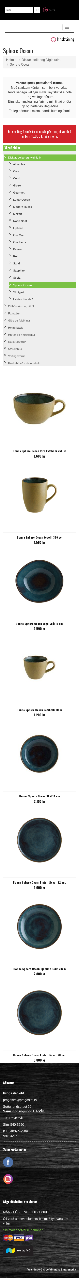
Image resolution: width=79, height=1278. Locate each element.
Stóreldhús (15, 348)
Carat (16, 171)
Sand (16, 263)
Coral (16, 178)
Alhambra (19, 164)
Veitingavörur (16, 356)
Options (18, 228)
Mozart (17, 213)
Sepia (16, 277)
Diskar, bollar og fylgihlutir (40, 60)
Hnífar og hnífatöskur (21, 334)
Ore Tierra (19, 242)
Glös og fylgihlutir (19, 320)
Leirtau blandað (23, 299)
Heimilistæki (15, 327)
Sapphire (19, 270)
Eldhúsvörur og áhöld (21, 306)
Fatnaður (14, 313)
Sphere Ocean (20, 64)
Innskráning (65, 39)
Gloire (17, 185)
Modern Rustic (22, 206)
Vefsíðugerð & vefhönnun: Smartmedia (51, 1269)
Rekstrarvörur (17, 341)
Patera (17, 249)
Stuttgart (18, 292)
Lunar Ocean (21, 199)
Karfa (52, 10)
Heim (10, 60)
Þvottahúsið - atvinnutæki (24, 363)
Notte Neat (20, 221)
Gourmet (19, 192)
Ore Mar (18, 235)
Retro (16, 256)
